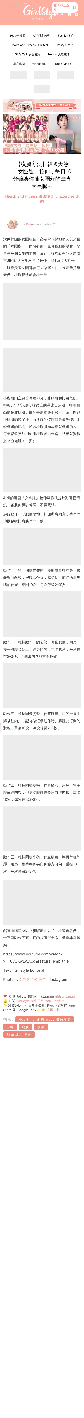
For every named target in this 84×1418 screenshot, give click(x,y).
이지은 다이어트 (32, 979)
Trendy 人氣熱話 (58, 54)
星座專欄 (19, 63)
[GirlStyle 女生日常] (42, 12)
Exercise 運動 (19, 1034)
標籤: (8, 1019)
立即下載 (53, 1010)
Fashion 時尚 (66, 35)
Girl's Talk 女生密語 (27, 54)
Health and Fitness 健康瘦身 (29, 45)
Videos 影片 (40, 63)
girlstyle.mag (65, 996)
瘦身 (41, 1027)
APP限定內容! (42, 35)
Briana (30, 224)
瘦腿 (25, 1027)
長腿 (10, 1027)
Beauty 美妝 (17, 35)
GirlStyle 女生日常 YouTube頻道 (40, 1001)
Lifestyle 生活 (64, 45)
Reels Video (63, 63)
